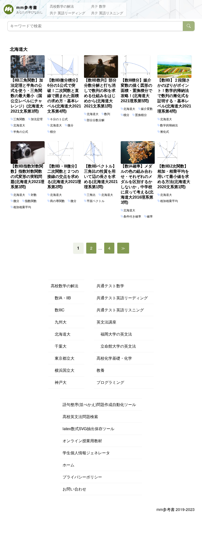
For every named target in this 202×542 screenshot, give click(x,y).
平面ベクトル (95, 201)
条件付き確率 (132, 216)
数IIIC (58, 310)
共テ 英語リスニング (107, 12)
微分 (70, 125)
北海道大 (19, 125)
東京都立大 (62, 358)
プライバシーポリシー (82, 477)
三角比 (91, 195)
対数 (34, 195)
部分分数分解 (95, 120)
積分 (53, 132)
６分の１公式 (59, 119)
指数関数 (31, 201)
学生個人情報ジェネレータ (86, 453)
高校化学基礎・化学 (114, 358)
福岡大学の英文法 (114, 334)
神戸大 (59, 382)
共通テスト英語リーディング (122, 298)
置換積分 (141, 115)
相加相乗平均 (22, 207)
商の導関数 (57, 201)
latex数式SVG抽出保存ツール (88, 428)
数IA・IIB (61, 298)
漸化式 (164, 132)
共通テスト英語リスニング (120, 310)
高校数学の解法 (62, 6)
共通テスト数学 (110, 285)
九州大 (59, 322)
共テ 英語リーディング (67, 12)
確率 (150, 216)
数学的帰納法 (169, 125)
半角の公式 (20, 132)
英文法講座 (106, 322)
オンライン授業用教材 (82, 440)
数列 (107, 114)
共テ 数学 (98, 6)
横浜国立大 (62, 370)
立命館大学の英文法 (116, 346)
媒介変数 (147, 109)
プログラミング (110, 382)
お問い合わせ (74, 489)
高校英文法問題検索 (80, 416)
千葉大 (59, 346)
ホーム (68, 465)
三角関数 (19, 119)
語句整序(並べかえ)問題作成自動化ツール (99, 404)
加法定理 (37, 119)
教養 (100, 370)
